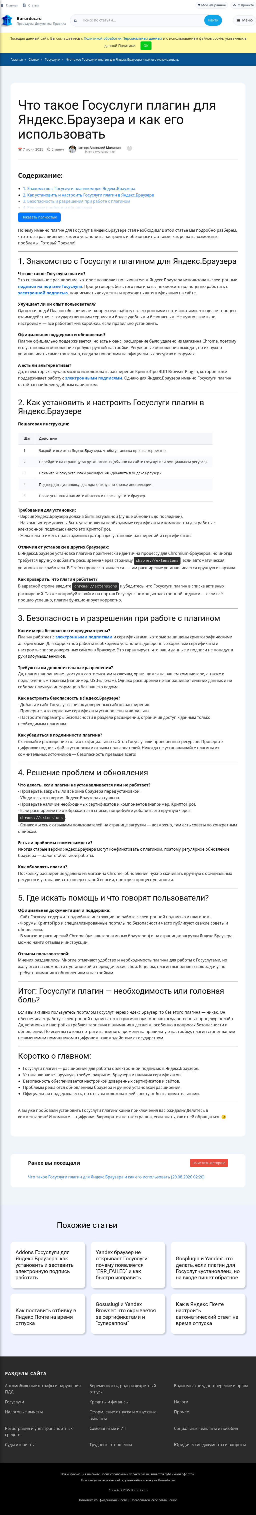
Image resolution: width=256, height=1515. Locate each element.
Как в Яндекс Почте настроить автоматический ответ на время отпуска (207, 1313)
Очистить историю (209, 1162)
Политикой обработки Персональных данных (123, 38)
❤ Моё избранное (212, 5)
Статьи (33, 5)
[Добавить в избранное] (129, 150)
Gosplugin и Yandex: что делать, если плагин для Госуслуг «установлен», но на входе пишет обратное (208, 1268)
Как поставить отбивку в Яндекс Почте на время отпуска (46, 1317)
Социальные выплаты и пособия (206, 1428)
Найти (213, 20)
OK (146, 45)
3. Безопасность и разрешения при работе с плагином (76, 201)
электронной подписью (43, 293)
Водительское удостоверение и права (211, 1385)
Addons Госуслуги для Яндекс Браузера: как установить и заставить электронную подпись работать (45, 1265)
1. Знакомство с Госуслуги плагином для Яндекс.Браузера (79, 188)
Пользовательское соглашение (153, 1500)
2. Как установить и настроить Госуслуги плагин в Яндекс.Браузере (88, 195)
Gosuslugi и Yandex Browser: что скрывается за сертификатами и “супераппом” (126, 1313)
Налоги (181, 1402)
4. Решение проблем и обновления (57, 207)
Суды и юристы (19, 1444)
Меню (247, 20)
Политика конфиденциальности (103, 1500)
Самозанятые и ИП (108, 1428)
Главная (12, 5)
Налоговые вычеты (24, 1412)
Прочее (181, 1412)
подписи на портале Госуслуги (50, 286)
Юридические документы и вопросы (210, 1444)
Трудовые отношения (111, 1444)
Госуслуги (14, 1402)
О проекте (246, 5)
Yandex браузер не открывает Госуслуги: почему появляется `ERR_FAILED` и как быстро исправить (122, 1265)
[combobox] (146, 20)
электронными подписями (93, 378)
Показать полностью (39, 217)
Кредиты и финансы (109, 1402)
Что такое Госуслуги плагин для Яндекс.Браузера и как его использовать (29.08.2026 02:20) (116, 1177)
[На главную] (7, 20)
